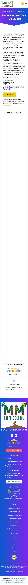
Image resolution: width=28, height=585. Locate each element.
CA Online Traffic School (14, 384)
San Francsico (14, 582)
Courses (14, 541)
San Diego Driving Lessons (14, 529)
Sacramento (17, 580)
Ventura (20, 582)
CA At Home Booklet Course (14, 518)
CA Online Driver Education (14, 522)
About (14, 537)
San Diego (8, 582)
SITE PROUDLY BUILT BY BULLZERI (15, 568)
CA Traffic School (14, 525)
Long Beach (21, 578)
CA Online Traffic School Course (14, 515)
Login (14, 551)
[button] (26, 3)
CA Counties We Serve (14, 508)
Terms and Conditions (17, 571)
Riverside (11, 580)
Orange (7, 580)
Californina (11, 578)
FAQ (14, 544)
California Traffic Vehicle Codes (14, 390)
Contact (14, 548)
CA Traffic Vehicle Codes (14, 511)
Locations (3, 11)
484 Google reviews (14, 374)
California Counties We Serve (14, 387)
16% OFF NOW (15, 450)
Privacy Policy (8, 571)
